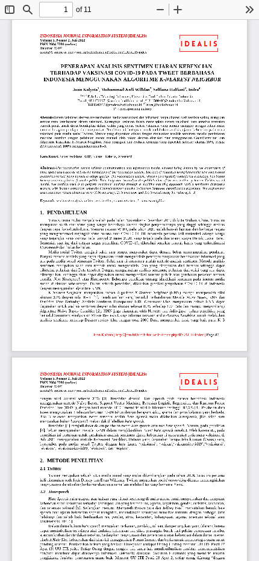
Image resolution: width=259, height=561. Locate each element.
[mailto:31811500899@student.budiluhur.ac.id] (114, 105)
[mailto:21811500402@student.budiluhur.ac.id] (173, 101)
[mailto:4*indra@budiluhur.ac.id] (161, 105)
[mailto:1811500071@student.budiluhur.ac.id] (115, 101)
